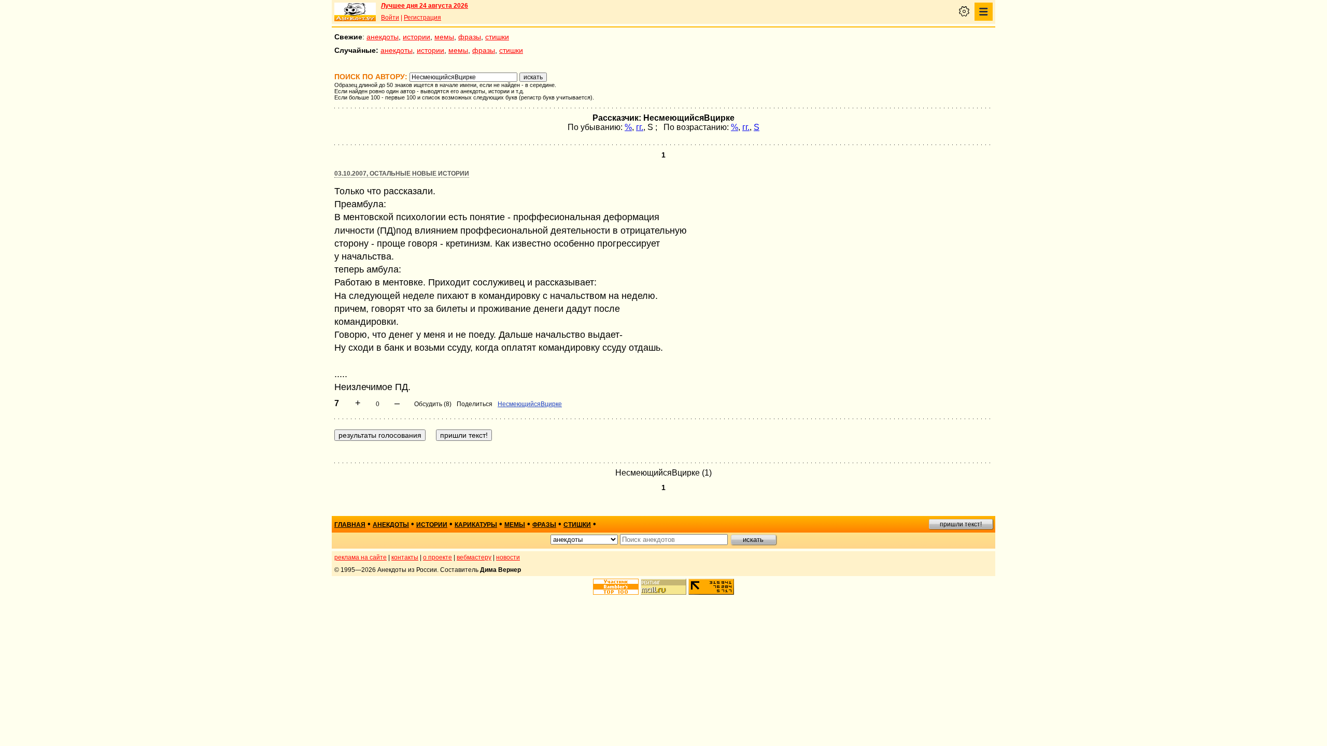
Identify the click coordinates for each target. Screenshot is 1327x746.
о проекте (437, 557)
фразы (469, 37)
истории (416, 37)
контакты (404, 557)
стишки (497, 37)
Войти (390, 17)
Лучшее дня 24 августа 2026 (424, 5)
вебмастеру (474, 557)
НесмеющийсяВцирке (530, 404)
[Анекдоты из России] (355, 12)
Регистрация (422, 17)
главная (349, 524)
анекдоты (382, 37)
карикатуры (476, 524)
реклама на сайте (360, 557)
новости (508, 557)
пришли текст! (961, 524)
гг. (639, 127)
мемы (444, 37)
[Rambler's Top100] (616, 587)
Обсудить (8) (432, 404)
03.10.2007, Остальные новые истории (401, 173)
